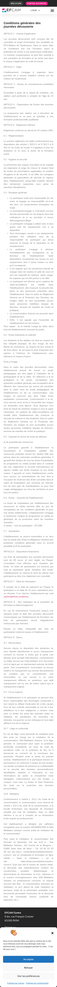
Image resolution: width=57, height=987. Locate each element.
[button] (52, 933)
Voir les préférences (28, 976)
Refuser (28, 967)
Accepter (28, 959)
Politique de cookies (15, 983)
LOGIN (34, 10)
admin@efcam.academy (16, 596)
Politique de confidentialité (37, 983)
